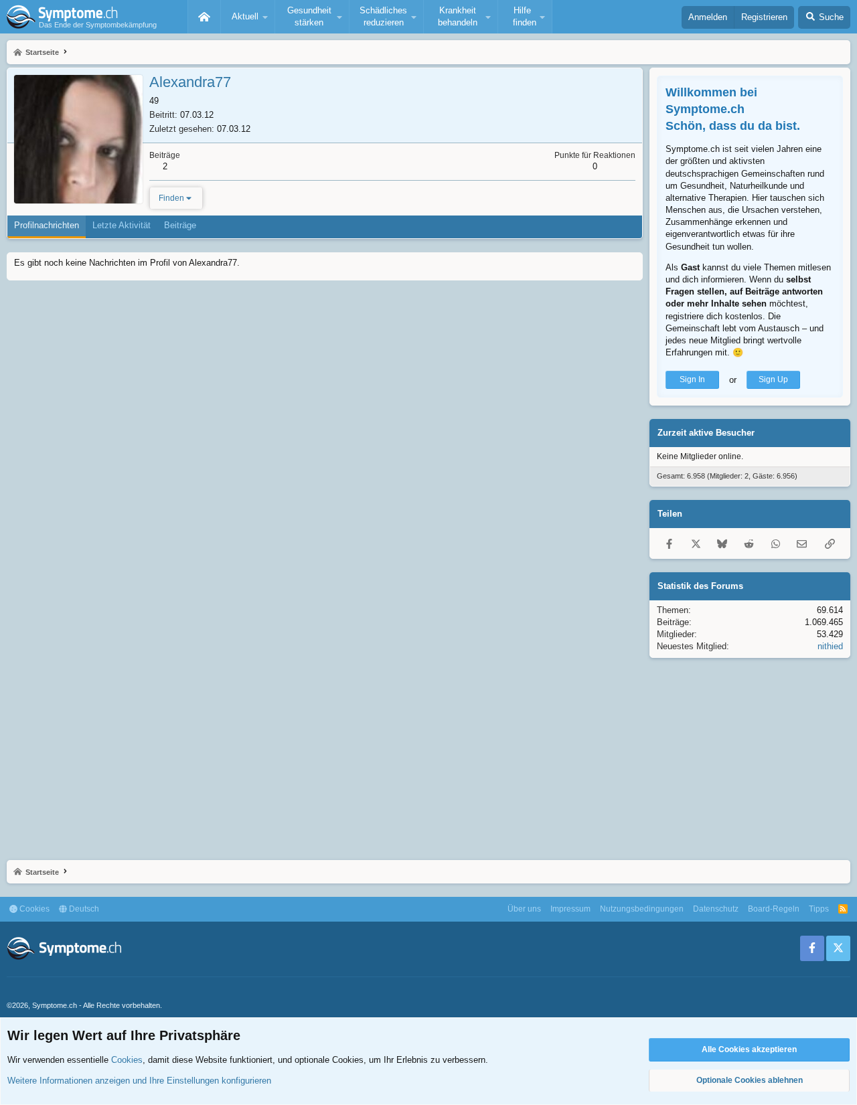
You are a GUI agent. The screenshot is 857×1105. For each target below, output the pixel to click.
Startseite (204, 16)
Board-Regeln (773, 909)
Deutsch (83, 909)
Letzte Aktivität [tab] (121, 225)
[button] (248, 16)
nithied (830, 646)
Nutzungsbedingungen (642, 909)
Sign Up (773, 379)
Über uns (524, 909)
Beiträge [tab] (180, 225)
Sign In (692, 379)
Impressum (570, 909)
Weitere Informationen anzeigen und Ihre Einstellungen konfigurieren (139, 1081)
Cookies (33, 909)
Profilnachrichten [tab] (46, 225)
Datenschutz (715, 909)
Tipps (819, 909)
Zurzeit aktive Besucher (706, 433)
